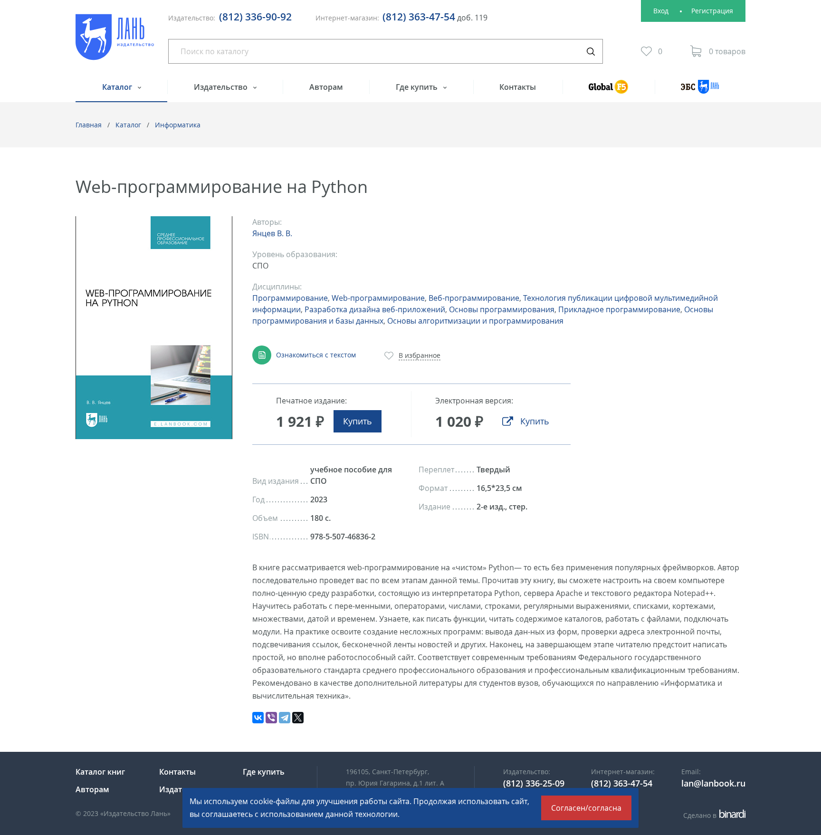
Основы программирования (501, 309)
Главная (89, 124)
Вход (660, 10)
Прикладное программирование (619, 309)
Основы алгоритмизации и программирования (475, 321)
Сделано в (713, 815)
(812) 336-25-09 (533, 783)
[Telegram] (284, 717)
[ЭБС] (700, 91)
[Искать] (590, 51)
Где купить (417, 87)
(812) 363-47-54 (418, 16)
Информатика (177, 124)
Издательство (221, 87)
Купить (357, 421)
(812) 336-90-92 (255, 16)
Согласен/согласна (586, 808)
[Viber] (271, 717)
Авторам (326, 87)
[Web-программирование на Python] (154, 327)
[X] (298, 717)
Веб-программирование (474, 298)
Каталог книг (100, 772)
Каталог (118, 87)
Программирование (290, 298)
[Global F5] (609, 91)
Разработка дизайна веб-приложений (375, 309)
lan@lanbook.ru (713, 783)
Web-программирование (378, 298)
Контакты (517, 87)
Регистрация (712, 10)
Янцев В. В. (272, 233)
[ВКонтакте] (258, 717)
